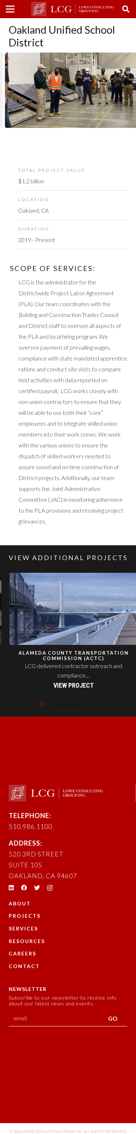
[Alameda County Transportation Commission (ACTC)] (70, 632)
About (20, 903)
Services (23, 928)
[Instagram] (50, 888)
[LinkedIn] (11, 888)
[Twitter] (37, 888)
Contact (24, 966)
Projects (25, 916)
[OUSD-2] (69, 101)
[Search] (126, 9)
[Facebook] (24, 888)
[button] (35, 704)
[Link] (72, 9)
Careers (22, 953)
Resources (27, 941)
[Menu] (10, 9)
